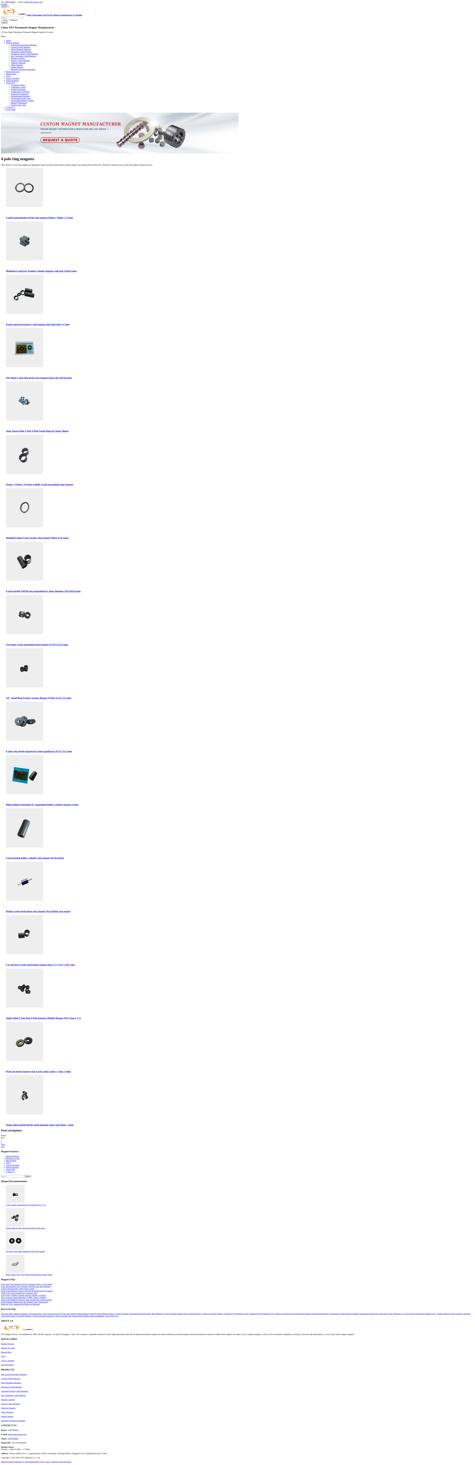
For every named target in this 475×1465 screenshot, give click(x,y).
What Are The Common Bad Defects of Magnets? (20, 1304)
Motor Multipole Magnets (11, 1383)
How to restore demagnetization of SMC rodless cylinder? (23, 1298)
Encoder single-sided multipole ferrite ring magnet (25, 1251)
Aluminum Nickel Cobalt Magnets (14, 1391)
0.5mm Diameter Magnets (174, 1314)
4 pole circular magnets (51, 1314)
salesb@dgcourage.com (33, 2)
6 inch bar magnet (61, 1316)
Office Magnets (7, 1412)
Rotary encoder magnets (118, 1314)
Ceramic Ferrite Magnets (10, 1379)
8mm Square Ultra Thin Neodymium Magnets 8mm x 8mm (29, 1275)
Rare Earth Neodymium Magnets (14, 1374)
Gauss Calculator (12, 1165)
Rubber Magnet (7, 1416)
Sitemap (4, 4)
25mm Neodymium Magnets (420, 1314)
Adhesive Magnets (8, 1408)
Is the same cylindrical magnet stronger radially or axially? (23, 1295)
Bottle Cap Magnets (225, 1314)
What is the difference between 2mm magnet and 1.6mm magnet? (26, 1300)
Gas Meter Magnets (23, 1316)
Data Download (12, 1167)
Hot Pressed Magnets (320, 1314)
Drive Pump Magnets (192, 1314)
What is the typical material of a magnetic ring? (19, 1293)
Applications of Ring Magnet (340, 1314)
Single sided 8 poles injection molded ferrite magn (25, 1228)
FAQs (8, 1163)
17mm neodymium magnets (43, 1316)
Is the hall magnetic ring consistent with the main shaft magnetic (26, 1286)
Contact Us (10, 1172)
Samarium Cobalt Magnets (11, 1387)
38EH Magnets (157, 1314)
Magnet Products (12, 1156)
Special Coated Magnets (10, 1404)
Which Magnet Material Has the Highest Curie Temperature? (24, 1302)
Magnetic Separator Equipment (13, 1421)
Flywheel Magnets (101, 1314)
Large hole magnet (8, 1316)
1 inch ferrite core (112, 1316)
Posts (5, 20)
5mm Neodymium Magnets (301, 1314)
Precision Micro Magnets (11, 1314)
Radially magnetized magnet (363, 1314)
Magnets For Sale (13, 1158)
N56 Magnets (238, 1314)
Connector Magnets (209, 1314)
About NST (10, 1170)
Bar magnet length (76, 1316)
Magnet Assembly (8, 1400)
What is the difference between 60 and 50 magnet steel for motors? (27, 1291)
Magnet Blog (11, 1161)
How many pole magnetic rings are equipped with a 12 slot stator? (27, 1284)
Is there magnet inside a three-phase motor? (18, 1289)
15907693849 (9, 2)
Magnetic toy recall (401, 1314)
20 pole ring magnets (68, 1314)
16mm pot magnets (282, 1314)
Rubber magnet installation (93, 1316)
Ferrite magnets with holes (460, 1314)
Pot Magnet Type (267, 1314)
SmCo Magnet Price (252, 1314)
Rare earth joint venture (384, 1314)
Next (3, 1144)
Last (2, 1147)
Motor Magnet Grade (85, 1314)
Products (14, 20)
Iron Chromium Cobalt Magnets (13, 1395)
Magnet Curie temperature (31, 1314)
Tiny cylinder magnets (440, 1314)
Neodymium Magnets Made (140, 1314)
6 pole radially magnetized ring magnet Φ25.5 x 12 (26, 1205)
